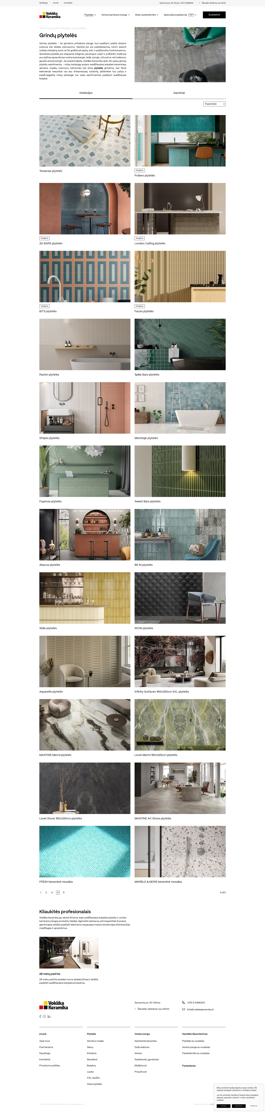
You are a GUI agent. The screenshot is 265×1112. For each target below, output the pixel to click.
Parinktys (254, 1106)
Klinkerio (91, 1053)
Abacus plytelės (49, 565)
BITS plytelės (48, 311)
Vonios (138, 1053)
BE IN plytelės (144, 565)
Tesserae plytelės (50, 171)
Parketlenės (189, 1066)
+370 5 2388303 (186, 3)
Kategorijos (66, 28)
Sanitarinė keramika (146, 1041)
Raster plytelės (49, 374)
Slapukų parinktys (201, 1104)
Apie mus (44, 1041)
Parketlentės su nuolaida (196, 1053)
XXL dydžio (93, 1078)
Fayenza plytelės (50, 501)
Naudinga (44, 1053)
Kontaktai (44, 1059)
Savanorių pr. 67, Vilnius (169, 3)
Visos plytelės (54, 28)
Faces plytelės (144, 311)
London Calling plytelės (150, 243)
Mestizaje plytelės (146, 438)
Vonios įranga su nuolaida (196, 1047)
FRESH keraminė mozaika (56, 882)
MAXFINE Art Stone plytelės (153, 818)
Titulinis (42, 28)
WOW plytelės (144, 628)
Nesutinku (238, 1106)
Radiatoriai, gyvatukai (147, 1059)
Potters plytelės (145, 175)
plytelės (98, 68)
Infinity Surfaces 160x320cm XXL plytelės (162, 692)
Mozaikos (92, 1059)
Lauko (90, 1072)
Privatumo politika (49, 1066)
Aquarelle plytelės (51, 692)
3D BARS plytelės (50, 243)
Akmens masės (95, 1041)
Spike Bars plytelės (147, 374)
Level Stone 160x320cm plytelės (60, 818)
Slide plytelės (48, 628)
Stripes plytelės (49, 438)
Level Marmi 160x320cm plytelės (156, 755)
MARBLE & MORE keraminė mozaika (158, 882)
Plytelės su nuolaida (193, 1041)
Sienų (90, 1047)
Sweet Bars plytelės (148, 501)
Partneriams (46, 1047)
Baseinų (91, 1066)
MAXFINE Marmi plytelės (55, 755)
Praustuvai (141, 1072)
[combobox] (215, 104)
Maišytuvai (141, 1066)
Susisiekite (214, 15)
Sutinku (223, 1106)
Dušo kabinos (142, 1047)
